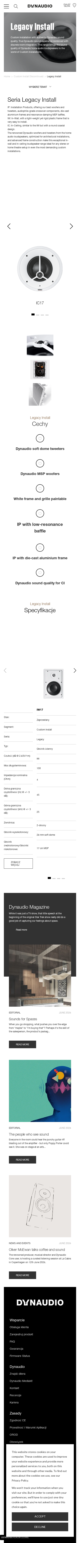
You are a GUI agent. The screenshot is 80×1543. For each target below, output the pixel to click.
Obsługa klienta (19, 1327)
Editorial (15, 1013)
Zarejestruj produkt (21, 1334)
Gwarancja (16, 1349)
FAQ (12, 1342)
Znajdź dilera (17, 1374)
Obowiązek (16, 1442)
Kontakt (14, 1388)
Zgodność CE (18, 1420)
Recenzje (15, 1395)
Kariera (14, 1402)
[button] (40, 87)
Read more (21, 930)
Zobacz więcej (15, 863)
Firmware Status (20, 1356)
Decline (40, 1526)
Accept (40, 1516)
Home (7, 77)
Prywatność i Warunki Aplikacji (28, 1428)
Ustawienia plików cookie (15, 1538)
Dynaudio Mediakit (21, 1381)
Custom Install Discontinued (28, 77)
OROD (14, 1435)
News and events (19, 1243)
